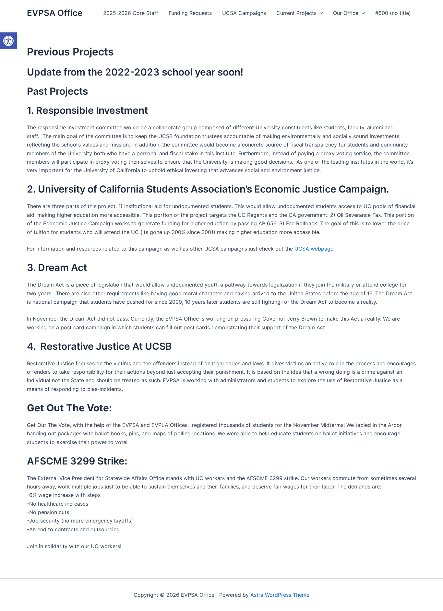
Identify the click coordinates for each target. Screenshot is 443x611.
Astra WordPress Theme (279, 595)
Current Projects (296, 13)
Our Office (345, 13)
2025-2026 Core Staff (130, 13)
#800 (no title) (393, 13)
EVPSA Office (54, 13)
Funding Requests (190, 13)
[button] (320, 13)
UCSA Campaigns (244, 13)
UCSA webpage (313, 248)
